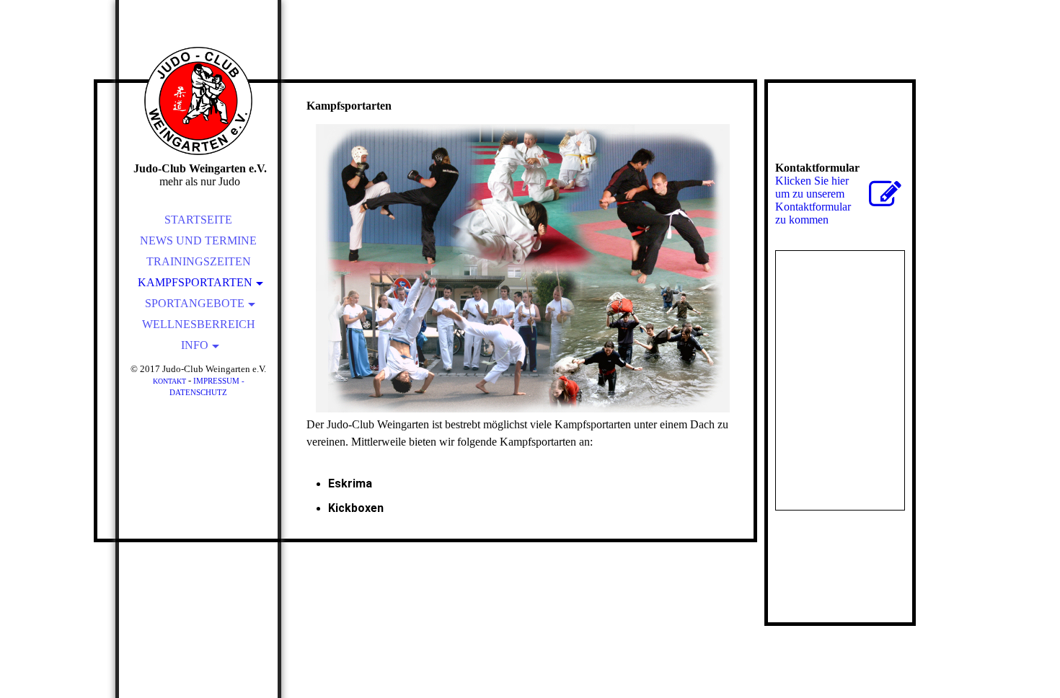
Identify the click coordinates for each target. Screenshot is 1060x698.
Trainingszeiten (198, 261)
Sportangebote (194, 303)
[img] (198, 101)
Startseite (198, 219)
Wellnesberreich (198, 324)
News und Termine (198, 240)
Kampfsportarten (195, 282)
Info (194, 345)
